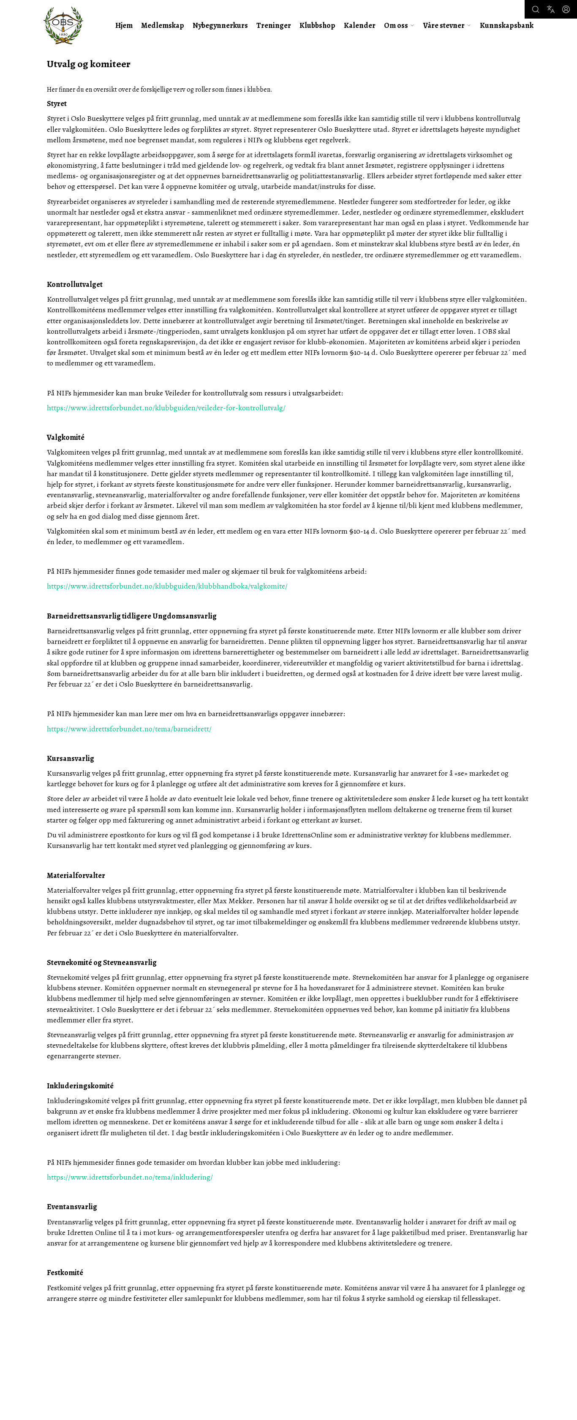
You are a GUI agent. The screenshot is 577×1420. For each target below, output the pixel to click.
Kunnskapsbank (506, 25)
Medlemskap (162, 25)
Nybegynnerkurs (220, 25)
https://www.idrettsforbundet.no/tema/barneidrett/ (129, 729)
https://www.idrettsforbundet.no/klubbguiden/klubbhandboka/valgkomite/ (167, 586)
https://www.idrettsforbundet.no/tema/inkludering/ (130, 1177)
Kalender (360, 25)
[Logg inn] (566, 9)
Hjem (124, 25)
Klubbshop (317, 25)
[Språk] (550, 9)
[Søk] (535, 9)
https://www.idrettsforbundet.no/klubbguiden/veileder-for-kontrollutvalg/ (166, 408)
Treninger (273, 25)
